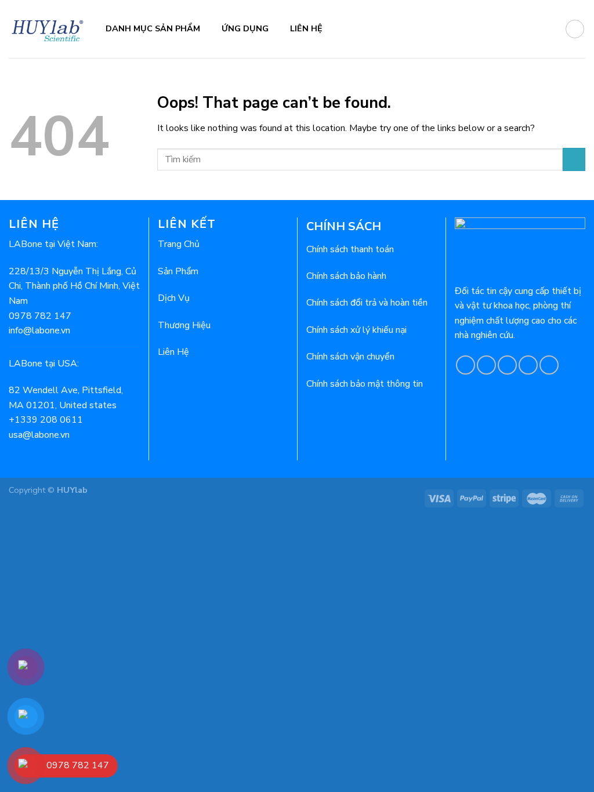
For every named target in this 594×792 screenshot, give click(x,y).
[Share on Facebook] (465, 365)
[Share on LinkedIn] (549, 365)
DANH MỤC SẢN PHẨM (153, 28)
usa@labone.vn (39, 434)
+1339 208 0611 (46, 419)
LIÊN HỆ (306, 28)
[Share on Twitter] (486, 365)
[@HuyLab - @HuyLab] (48, 28)
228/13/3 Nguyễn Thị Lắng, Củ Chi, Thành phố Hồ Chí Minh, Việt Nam (74, 286)
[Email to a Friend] (507, 365)
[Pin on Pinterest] (528, 365)
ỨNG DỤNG (245, 28)
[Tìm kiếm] (575, 29)
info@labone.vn (39, 330)
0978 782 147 (40, 316)
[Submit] (574, 159)
